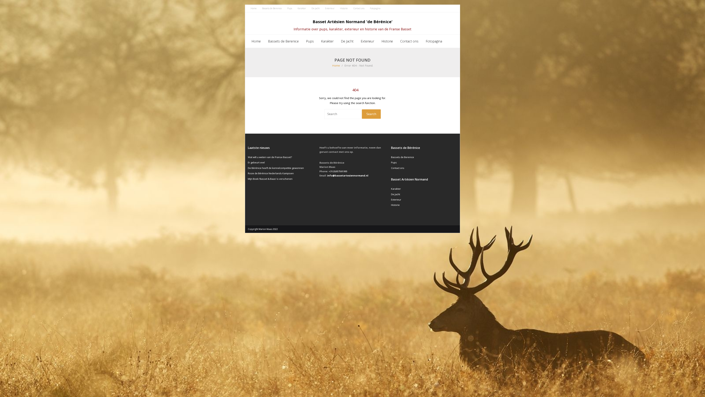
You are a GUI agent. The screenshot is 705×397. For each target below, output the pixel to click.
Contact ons (358, 8)
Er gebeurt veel (256, 162)
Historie (344, 8)
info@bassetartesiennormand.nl (347, 175)
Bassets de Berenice (272, 8)
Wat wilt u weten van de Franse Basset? (270, 157)
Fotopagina (375, 8)
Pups (289, 8)
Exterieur (330, 8)
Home (254, 8)
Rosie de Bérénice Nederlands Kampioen (271, 173)
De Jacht (316, 8)
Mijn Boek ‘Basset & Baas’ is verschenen (270, 178)
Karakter (302, 8)
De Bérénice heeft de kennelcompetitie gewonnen (276, 168)
